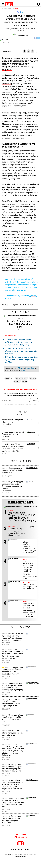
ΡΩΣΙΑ (24, 381)
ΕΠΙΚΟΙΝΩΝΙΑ (20, 837)
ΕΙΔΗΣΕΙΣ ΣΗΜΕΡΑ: (12, 336)
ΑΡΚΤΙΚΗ (33, 378)
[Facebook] (35, 38)
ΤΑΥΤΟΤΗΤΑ (20, 834)
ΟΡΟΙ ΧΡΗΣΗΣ (9, 404)
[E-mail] (32, 51)
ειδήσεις (24, 370)
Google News (29, 368)
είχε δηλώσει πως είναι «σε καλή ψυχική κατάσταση (20, 81)
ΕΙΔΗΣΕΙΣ (9, 8)
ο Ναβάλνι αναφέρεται (23, 201)
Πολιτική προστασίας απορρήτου (25, 854)
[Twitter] (38, 38)
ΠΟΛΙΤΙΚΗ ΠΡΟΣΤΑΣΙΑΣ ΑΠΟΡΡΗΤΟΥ (25, 404)
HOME (4, 8)
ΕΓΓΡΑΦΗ (34, 400)
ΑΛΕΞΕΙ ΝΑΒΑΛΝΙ (21, 378)
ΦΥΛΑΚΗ (17, 381)
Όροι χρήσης (9, 854)
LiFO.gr (19, 368)
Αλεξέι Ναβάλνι (10, 75)
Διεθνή (16, 8)
